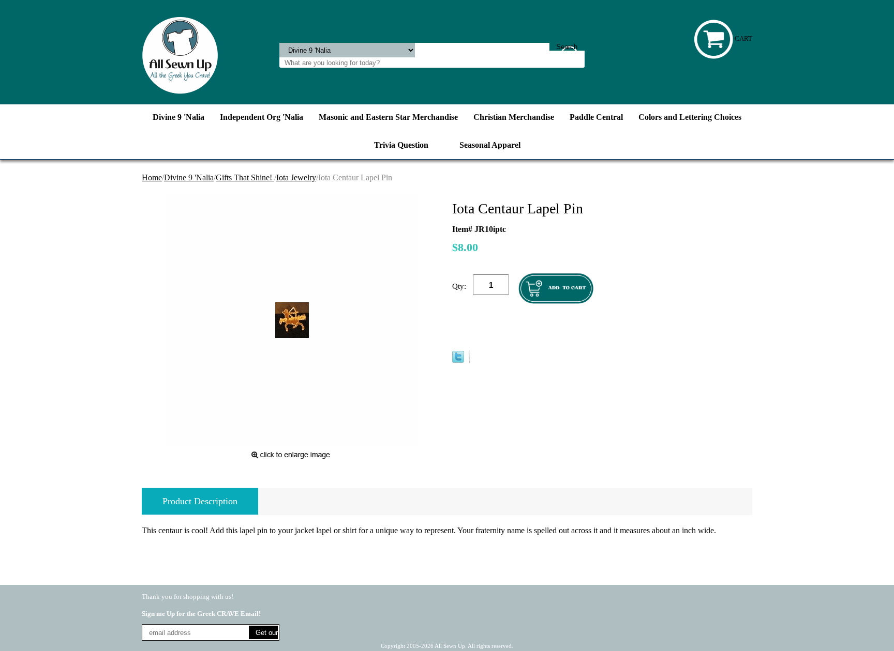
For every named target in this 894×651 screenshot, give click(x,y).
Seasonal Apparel (489, 145)
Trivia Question (401, 145)
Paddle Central (596, 117)
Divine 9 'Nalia (178, 117)
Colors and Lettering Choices (689, 117)
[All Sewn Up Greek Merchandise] (180, 54)
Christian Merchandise (513, 117)
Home (152, 177)
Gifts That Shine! (245, 177)
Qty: (459, 286)
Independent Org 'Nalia (261, 117)
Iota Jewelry (296, 177)
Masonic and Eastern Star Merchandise (388, 117)
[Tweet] (458, 359)
